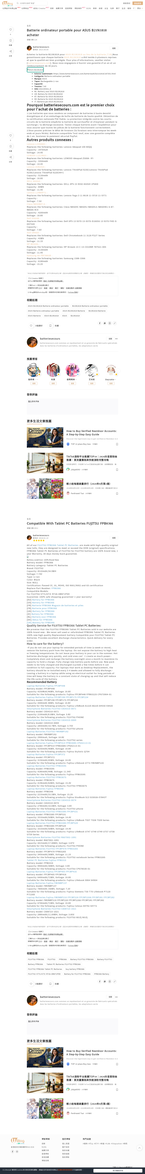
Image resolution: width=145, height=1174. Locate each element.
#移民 (125, 1143)
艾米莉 (92, 379)
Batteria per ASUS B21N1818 (50, 101)
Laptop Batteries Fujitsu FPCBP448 (46, 685)
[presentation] (27, 371)
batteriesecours (41, 46)
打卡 (40, 288)
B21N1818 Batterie (97, 310)
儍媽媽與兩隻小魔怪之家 (72, 379)
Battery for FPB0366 (43, 599)
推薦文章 (59, 8)
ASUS (64, 315)
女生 (106, 8)
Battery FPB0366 (35, 964)
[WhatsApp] (10, 168)
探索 (52, 8)
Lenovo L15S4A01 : (37, 144)
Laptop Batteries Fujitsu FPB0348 (45, 788)
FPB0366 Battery (101, 974)
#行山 (90, 1143)
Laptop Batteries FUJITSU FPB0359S (46, 765)
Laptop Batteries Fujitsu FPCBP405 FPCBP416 (52, 871)
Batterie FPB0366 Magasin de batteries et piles (57, 605)
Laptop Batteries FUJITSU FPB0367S (46, 777)
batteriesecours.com (39, 63)
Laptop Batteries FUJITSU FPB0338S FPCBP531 (52, 811)
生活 (123, 8)
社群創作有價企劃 (10, 8)
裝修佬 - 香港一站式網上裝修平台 (34, 379)
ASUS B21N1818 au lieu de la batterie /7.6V (89, 54)
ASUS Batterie (34, 315)
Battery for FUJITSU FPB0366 (77, 974)
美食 (95, 8)
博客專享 (78, 8)
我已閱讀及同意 (118, 1171)
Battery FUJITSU (104, 959)
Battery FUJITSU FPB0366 (82, 959)
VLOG (88, 8)
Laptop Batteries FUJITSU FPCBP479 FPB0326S (52, 848)
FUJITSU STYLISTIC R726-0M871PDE (44, 974)
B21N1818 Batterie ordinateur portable (90, 306)
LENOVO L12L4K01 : (37, 155)
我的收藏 (65, 1150)
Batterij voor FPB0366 (44, 616)
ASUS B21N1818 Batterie (74, 310)
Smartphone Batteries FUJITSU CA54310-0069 (51, 720)
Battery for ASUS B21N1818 (50, 94)
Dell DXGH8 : (33, 218)
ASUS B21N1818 (72, 57)
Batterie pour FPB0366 (44, 608)
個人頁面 (65, 1143)
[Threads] (10, 174)
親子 (118, 8)
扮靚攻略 (69, 288)
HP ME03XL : (33, 244)
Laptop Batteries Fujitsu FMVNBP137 (47, 883)
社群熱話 (25, 8)
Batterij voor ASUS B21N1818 (51, 91)
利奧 (53, 379)
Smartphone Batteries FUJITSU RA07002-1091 (51, 837)
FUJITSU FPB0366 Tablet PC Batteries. (58, 545)
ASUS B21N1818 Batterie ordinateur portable (48, 306)
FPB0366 (56, 588)
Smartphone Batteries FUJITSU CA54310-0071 (51, 708)
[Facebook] (10, 162)
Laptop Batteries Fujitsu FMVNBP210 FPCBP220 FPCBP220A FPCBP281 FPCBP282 (71, 897)
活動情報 (78, 288)
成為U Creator (39, 8)
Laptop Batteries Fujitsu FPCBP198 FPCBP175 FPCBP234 (57, 697)
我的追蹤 (65, 1153)
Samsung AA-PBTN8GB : (39, 255)
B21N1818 (75, 315)
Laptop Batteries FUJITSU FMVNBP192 (47, 731)
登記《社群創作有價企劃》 (53, 281)
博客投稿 (45, 1160)
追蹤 (114, 48)
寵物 (129, 8)
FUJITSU (51, 959)
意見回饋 (45, 1157)
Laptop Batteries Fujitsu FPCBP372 (46, 754)
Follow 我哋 (73, 292)
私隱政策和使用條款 (65, 1170)
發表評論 (33, 401)
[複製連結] (10, 180)
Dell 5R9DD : (33, 232)
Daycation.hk (111, 379)
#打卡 (96, 1143)
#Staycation (116, 1143)
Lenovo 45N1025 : (36, 166)
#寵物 (85, 1143)
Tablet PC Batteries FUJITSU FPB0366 (64, 964)
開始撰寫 (137, 3)
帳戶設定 (65, 1147)
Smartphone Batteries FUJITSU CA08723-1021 (51, 908)
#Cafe (107, 1143)
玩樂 (112, 8)
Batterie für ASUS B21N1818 (50, 96)
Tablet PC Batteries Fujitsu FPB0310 (46, 860)
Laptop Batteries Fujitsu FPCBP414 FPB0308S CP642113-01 (59, 742)
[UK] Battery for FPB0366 (41, 622)
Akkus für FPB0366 (42, 619)
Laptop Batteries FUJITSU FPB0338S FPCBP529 (52, 823)
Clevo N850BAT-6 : (36, 204)
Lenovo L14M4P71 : (37, 192)
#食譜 (102, 1143)
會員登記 (126, 3)
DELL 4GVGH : (34, 181)
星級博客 (68, 8)
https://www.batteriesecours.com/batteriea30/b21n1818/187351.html (84, 73)
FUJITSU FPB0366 (36, 959)
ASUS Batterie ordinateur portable (43, 310)
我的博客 (65, 1157)
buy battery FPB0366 (75, 969)
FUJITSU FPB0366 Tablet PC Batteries (45, 969)
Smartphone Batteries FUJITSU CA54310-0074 (51, 800)
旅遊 (100, 8)
